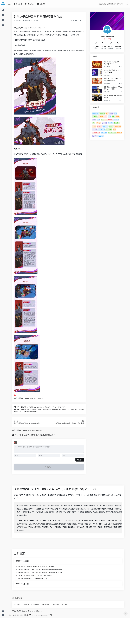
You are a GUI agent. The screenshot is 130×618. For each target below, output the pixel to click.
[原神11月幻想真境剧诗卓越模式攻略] (97, 97)
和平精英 (110, 123)
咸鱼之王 (105, 126)
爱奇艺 (94, 126)
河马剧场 (102, 113)
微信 (115, 113)
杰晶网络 (17, 604)
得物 (93, 123)
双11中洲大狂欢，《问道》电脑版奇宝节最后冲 (112, 79)
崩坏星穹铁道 (112, 133)
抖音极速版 (95, 113)
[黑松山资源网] (3, 4)
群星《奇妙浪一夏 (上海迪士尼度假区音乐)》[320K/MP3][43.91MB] (39, 569)
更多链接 (64, 604)
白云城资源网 (55, 604)
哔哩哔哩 (110, 120)
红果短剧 (101, 116)
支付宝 (94, 120)
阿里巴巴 (98, 123)
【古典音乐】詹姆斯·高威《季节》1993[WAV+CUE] (34, 575)
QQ (105, 120)
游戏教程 (18, 20)
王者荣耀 (104, 123)
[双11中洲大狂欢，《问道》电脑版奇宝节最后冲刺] (97, 81)
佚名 (36, 20)
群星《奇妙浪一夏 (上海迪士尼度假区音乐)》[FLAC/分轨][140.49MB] (40, 572)
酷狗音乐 (94, 136)
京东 (107, 113)
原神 (114, 129)
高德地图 (94, 116)
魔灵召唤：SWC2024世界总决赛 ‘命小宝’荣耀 (113, 88)
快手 (102, 120)
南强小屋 (36, 604)
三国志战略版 (117, 126)
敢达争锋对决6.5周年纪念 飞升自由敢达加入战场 (27, 423)
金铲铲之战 (102, 129)
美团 (109, 116)
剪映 (113, 116)
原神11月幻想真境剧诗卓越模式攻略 (113, 96)
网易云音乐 (104, 133)
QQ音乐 (99, 126)
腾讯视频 (116, 123)
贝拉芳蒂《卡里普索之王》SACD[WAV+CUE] (32, 578)
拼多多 (117, 116)
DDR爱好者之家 (27, 604)
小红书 (111, 113)
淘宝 (98, 120)
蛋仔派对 (101, 136)
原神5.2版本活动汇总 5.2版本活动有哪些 (112, 71)
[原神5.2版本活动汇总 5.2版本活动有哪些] (97, 72)
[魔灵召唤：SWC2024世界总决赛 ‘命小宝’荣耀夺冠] (97, 89)
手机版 (50, 615)
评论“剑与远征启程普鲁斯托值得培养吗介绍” (35, 435)
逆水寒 (111, 126)
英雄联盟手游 (96, 133)
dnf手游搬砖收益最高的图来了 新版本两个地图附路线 (69, 423)
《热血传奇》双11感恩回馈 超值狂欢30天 (111, 63)
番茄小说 (116, 120)
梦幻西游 (94, 129)
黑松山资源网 (45, 604)
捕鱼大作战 (109, 129)
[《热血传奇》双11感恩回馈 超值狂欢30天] (97, 64)
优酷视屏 (119, 133)
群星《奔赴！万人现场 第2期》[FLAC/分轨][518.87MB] (35, 566)
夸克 (106, 116)
